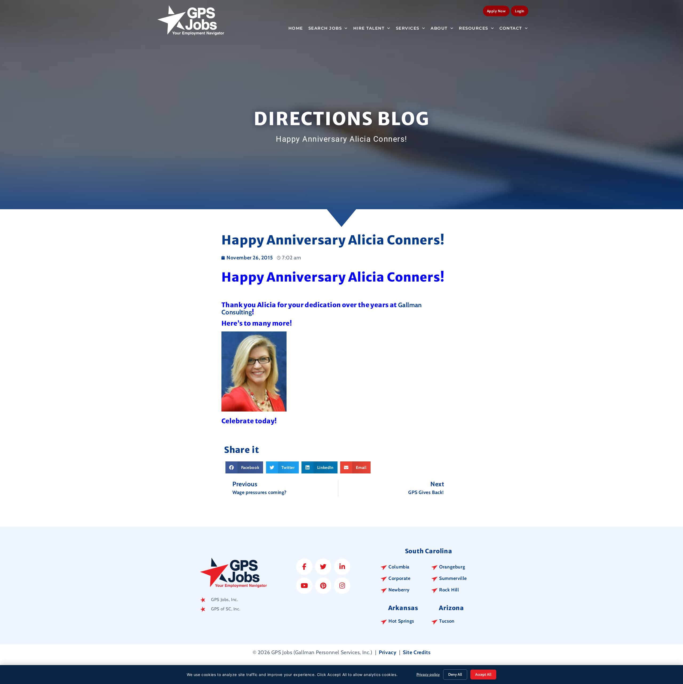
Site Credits (416, 652)
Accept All (483, 674)
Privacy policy (428, 674)
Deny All (455, 674)
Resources (473, 28)
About (439, 28)
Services (407, 28)
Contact (510, 28)
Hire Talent (369, 28)
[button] (244, 467)
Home (295, 28)
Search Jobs (325, 28)
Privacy (387, 652)
